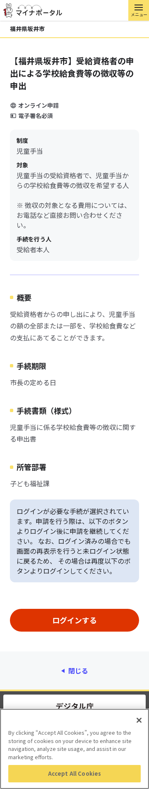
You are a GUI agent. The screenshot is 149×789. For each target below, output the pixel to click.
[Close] (139, 720)
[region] (74, 749)
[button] (138, 10)
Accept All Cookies (74, 773)
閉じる (78, 671)
